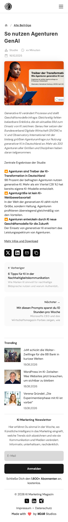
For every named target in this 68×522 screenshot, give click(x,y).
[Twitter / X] (27, 501)
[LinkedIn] (34, 501)
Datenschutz (43, 508)
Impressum (23, 508)
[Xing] (41, 501)
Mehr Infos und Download (21, 241)
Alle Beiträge (22, 25)
